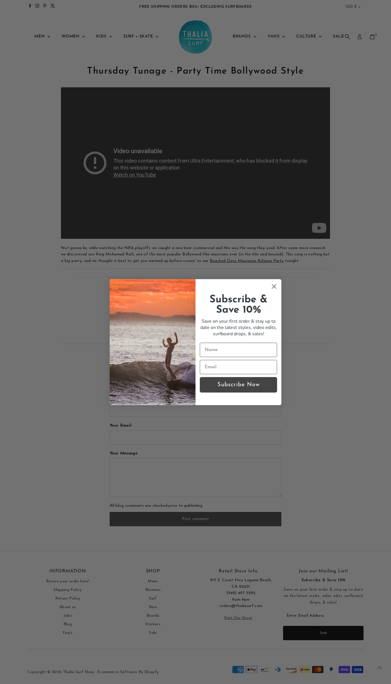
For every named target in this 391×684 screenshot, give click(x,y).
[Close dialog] (274, 286)
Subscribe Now (238, 385)
